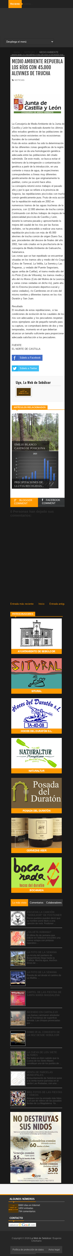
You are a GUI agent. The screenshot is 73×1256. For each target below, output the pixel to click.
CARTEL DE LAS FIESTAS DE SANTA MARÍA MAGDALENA (44, 994)
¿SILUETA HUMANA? (39, 932)
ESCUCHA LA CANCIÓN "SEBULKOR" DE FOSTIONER (44, 914)
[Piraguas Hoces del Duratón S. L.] (36, 732)
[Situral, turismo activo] (36, 692)
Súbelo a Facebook (30, 357)
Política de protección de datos (28, 1249)
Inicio (41, 603)
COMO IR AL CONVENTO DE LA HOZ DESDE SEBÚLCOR (43, 1034)
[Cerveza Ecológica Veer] (36, 852)
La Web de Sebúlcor (41, 1238)
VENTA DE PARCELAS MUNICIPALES (40, 1074)
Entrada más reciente (22, 603)
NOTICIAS (19, 80)
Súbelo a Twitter (28, 368)
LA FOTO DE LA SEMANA (42, 952)
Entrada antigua (57, 603)
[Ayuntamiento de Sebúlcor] (36, 653)
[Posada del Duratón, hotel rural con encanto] (36, 812)
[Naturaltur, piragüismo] (36, 772)
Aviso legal (54, 1249)
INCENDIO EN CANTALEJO (42, 1012)
